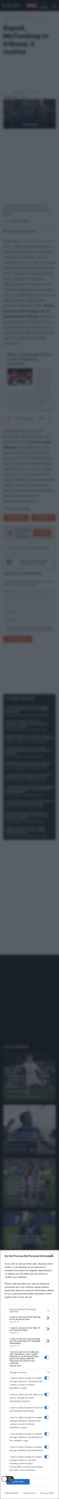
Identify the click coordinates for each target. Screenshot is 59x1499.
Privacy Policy (47, 1493)
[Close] (53, 1256)
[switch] (46, 1318)
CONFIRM (18, 1482)
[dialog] (29, 1374)
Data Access (29, 1493)
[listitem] (29, 1310)
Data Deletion (11, 1493)
